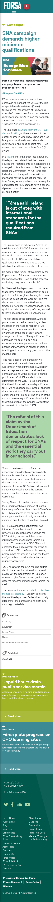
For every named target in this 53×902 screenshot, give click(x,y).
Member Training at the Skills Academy (38, 838)
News (5, 637)
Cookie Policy (32, 882)
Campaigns (7, 621)
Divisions (7, 850)
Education (7, 626)
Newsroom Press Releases (15, 642)
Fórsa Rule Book (10, 861)
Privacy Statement (12, 882)
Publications (9, 821)
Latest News (8, 632)
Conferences (9, 832)
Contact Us (8, 854)
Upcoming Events (11, 843)
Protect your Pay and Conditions (19, 877)
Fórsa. (14, 892)
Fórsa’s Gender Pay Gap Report (12, 867)
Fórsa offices (9, 857)
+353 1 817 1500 (15, 792)
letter (10, 157)
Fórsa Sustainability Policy (12, 838)
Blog (5, 825)
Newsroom (8, 829)
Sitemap (7, 886)
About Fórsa (8, 846)
